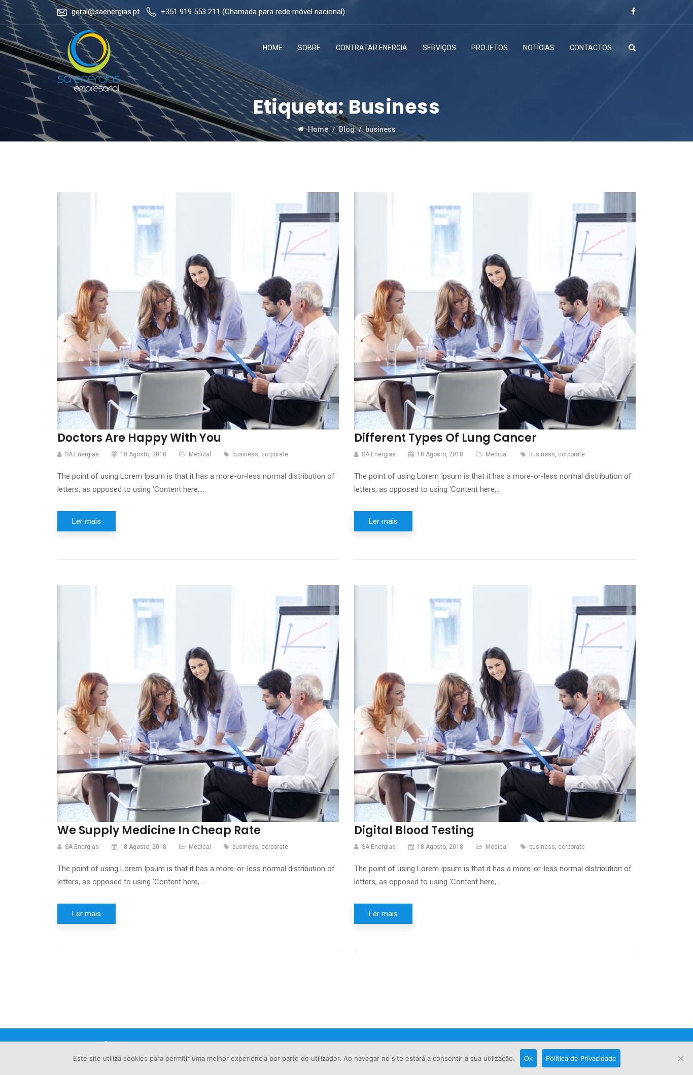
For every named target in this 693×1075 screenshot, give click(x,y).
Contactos (591, 48)
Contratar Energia (371, 48)
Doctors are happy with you (139, 438)
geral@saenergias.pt (106, 11)
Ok (528, 1058)
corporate (274, 454)
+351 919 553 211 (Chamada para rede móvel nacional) (253, 11)
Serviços (439, 48)
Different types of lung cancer (445, 438)
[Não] (680, 1058)
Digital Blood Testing (414, 830)
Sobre (309, 48)
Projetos (489, 48)
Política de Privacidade (581, 1058)
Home (273, 48)
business (245, 454)
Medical (200, 454)
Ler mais (86, 521)
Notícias (539, 48)
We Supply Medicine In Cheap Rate (159, 830)
